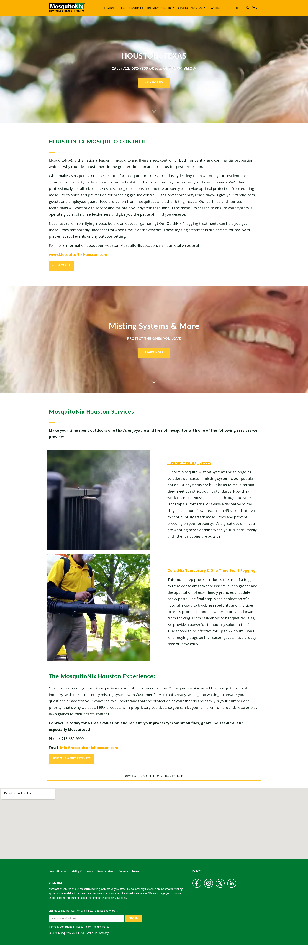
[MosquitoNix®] (67, 8)
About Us (196, 8)
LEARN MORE (154, 352)
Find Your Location (159, 8)
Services (183, 8)
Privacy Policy (83, 926)
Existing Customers (132, 8)
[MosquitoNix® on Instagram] (208, 883)
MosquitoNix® (67, 933)
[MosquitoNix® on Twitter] (220, 883)
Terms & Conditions (60, 926)
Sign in (239, 8)
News (135, 871)
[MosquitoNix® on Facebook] (196, 883)
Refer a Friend (105, 871)
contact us (154, 82)
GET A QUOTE (61, 265)
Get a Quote (109, 8)
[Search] (247, 7)
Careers (123, 871)
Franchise (215, 8)
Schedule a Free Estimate (71, 758)
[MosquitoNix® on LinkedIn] (231, 883)
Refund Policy (101, 926)
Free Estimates (57, 871)
